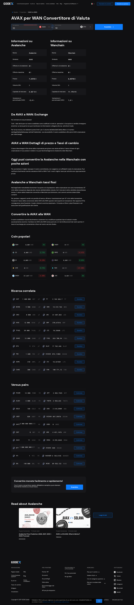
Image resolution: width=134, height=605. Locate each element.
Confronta (79, 393)
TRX (17, 354)
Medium (119, 580)
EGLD (18, 408)
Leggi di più (103, 515)
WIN (48, 307)
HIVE (17, 322)
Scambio (23, 12)
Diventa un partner (122, 4)
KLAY (47, 346)
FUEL (48, 338)
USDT (18, 416)
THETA (49, 401)
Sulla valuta (45, 582)
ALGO (18, 401)
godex (16, 12)
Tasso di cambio (40, 3)
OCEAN (48, 354)
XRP (47, 322)
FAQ (57, 3)
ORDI (48, 424)
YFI (17, 455)
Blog (61, 3)
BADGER (48, 455)
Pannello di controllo (105, 4)
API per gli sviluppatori (48, 590)
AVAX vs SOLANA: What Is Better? (68, 534)
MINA (48, 440)
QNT (17, 432)
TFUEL (18, 330)
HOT (17, 299)
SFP (48, 393)
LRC (47, 315)
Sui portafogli (46, 578)
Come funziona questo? (23, 3)
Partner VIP (45, 571)
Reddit (119, 592)
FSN (48, 369)
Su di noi (32, 3)
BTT (17, 448)
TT (47, 299)
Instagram (120, 584)
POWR (18, 393)
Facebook (119, 572)
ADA (48, 408)
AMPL (18, 362)
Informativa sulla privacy (62, 602)
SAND (18, 338)
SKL (17, 463)
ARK (47, 432)
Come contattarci (50, 3)
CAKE (18, 369)
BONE (18, 307)
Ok (99, 601)
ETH (17, 346)
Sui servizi (45, 575)
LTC (48, 330)
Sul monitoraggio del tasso (48, 586)
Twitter (119, 576)
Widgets (13, 588)
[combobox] (71, 3)
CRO (17, 315)
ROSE (48, 463)
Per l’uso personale (70, 573)
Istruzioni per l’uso (48, 602)
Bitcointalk (120, 588)
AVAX (18, 440)
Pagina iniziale (15, 571)
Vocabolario (14, 591)
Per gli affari (68, 576)
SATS (17, 424)
